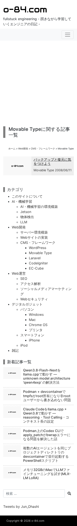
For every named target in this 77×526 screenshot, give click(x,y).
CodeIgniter (38, 263)
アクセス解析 (30, 284)
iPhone (34, 340)
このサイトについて (27, 196)
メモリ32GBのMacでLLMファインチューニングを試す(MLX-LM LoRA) (47, 474)
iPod (24, 345)
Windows (36, 314)
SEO (23, 278)
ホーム (11, 148)
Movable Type (44, 170)
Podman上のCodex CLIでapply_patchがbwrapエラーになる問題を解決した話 (46, 435)
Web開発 (23, 148)
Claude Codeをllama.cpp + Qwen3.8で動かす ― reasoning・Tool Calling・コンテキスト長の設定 (46, 415)
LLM (23, 222)
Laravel (35, 258)
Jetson (25, 212)
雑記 (15, 350)
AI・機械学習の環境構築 (39, 206)
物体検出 (27, 217)
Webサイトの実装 (34, 237)
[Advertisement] (38, 83)
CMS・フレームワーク (43, 148)
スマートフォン (32, 335)
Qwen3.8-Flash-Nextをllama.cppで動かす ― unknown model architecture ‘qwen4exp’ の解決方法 (46, 376)
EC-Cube (36, 268)
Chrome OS (38, 325)
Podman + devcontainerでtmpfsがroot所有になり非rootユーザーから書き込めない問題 (47, 395)
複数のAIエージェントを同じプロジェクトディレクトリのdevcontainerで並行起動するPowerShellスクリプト (47, 454)
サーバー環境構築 (34, 232)
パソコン (27, 309)
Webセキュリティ (34, 299)
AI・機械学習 (22, 201)
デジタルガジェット (27, 304)
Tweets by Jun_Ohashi (21, 506)
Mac (32, 319)
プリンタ (36, 330)
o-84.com (25, 9)
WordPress (37, 248)
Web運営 (19, 273)
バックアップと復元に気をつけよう (52, 161)
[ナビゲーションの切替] (68, 34)
